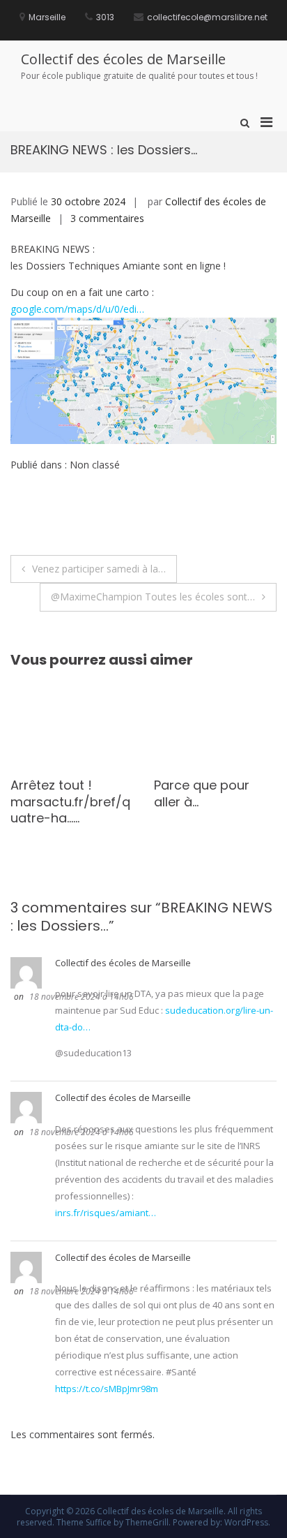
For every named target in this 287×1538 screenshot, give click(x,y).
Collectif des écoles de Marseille (123, 59)
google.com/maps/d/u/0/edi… (77, 309)
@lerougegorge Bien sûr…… (213, 793)
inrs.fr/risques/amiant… (105, 1212)
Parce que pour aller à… (68, 793)
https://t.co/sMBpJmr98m (106, 1388)
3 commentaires (107, 218)
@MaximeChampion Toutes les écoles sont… (153, 596)
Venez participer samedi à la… (99, 568)
